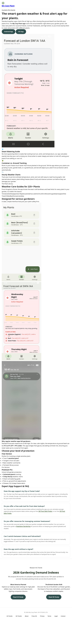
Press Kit (34, 616)
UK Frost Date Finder (45, 511)
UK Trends (19, 616)
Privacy (42, 616)
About (26, 616)
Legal (56, 616)
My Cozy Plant (8, 6)
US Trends (9, 616)
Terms (49, 616)
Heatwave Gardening (23, 526)
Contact (63, 616)
